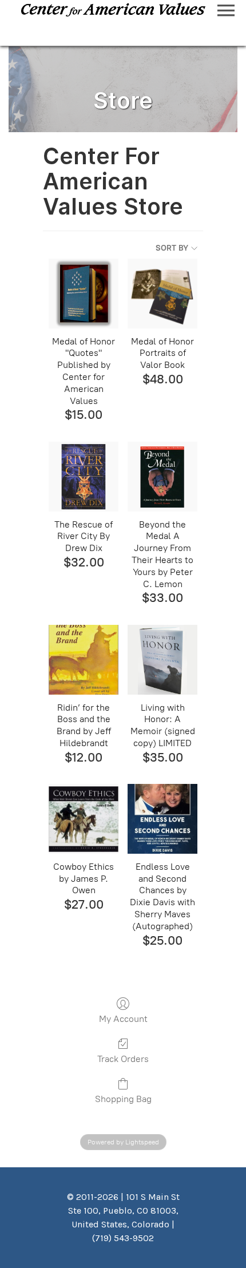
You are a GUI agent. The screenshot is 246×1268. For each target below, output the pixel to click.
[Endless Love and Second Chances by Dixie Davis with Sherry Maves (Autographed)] (162, 819)
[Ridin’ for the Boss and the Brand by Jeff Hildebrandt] (83, 660)
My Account (123, 1018)
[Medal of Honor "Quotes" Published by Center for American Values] (83, 293)
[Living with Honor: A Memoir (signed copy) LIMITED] (162, 660)
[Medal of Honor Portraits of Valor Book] (162, 293)
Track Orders (123, 1058)
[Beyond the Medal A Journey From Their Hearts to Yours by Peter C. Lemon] (162, 477)
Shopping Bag (123, 1098)
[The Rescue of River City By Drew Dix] (83, 477)
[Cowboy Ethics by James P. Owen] (83, 819)
